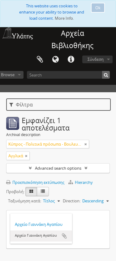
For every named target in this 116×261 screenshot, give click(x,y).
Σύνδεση (96, 59)
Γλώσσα (55, 59)
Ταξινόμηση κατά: (24, 201)
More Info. (64, 18)
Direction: (71, 201)
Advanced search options (58, 168)
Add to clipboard (64, 236)
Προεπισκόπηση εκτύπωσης (37, 182)
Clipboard (40, 59)
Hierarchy (83, 182)
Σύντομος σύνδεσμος (71, 59)
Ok (98, 7)
